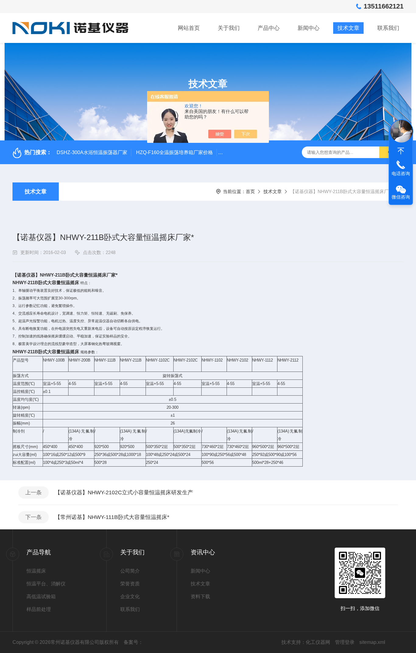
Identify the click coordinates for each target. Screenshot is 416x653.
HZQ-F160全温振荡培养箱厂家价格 (174, 152)
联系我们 (388, 28)
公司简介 (130, 571)
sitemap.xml (372, 642)
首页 (250, 191)
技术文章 (348, 28)
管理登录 (344, 642)
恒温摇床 (36, 571)
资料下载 (200, 596)
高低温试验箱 (41, 596)
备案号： (133, 642)
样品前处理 (38, 609)
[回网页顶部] (400, 151)
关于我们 (229, 28)
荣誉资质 (130, 583)
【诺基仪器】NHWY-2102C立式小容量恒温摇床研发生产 (124, 492)
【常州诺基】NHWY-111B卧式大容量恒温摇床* (112, 517)
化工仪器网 (318, 642)
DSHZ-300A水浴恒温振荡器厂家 (92, 152)
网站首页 (189, 28)
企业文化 (130, 596)
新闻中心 (308, 28)
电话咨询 (401, 173)
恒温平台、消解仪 (45, 583)
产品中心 (269, 28)
